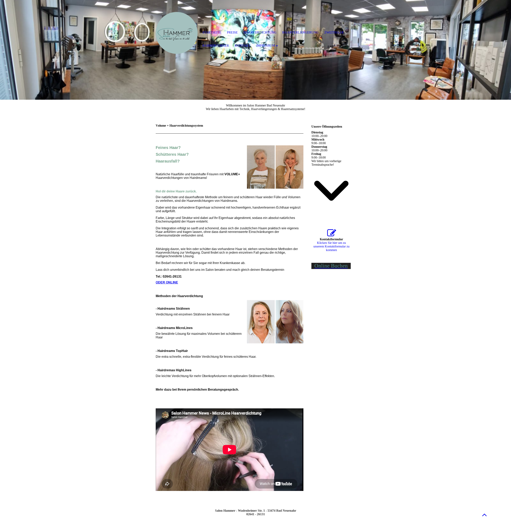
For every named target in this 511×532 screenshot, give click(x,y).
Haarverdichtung (260, 32)
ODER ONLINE (167, 282)
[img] (177, 33)
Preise (232, 32)
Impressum (265, 45)
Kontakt (243, 45)
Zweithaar (334, 32)
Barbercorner (215, 45)
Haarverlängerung (300, 32)
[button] (484, 514)
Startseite (211, 32)
